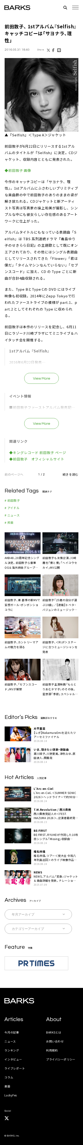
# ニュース (12, 515)
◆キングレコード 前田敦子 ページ (37, 452)
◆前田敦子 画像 (18, 170)
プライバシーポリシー (60, 1059)
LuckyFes (10, 1095)
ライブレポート (14, 1068)
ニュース (10, 1041)
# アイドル (12, 508)
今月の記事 (11, 1032)
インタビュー (13, 1059)
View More (41, 378)
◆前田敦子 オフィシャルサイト (36, 459)
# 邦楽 (9, 522)
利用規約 (52, 1050)
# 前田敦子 (12, 500)
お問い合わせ (55, 1041)
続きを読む (70, 474)
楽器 (7, 1086)
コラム (8, 1077)
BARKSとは (53, 1032)
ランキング (11, 1050)
